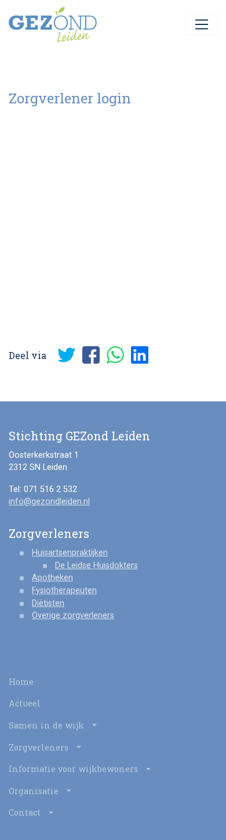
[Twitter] (66, 355)
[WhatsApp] (115, 355)
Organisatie (35, 790)
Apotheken (52, 578)
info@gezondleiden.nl (49, 502)
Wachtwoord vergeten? (113, 321)
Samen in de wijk (47, 725)
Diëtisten (48, 603)
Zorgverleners (40, 747)
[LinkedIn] (139, 355)
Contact (26, 812)
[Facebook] (91, 355)
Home (21, 681)
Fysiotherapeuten (64, 590)
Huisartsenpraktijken (70, 553)
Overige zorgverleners (73, 615)
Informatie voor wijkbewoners (74, 768)
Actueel (25, 703)
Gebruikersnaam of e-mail (62, 135)
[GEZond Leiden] (53, 24)
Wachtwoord (34, 193)
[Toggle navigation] (201, 24)
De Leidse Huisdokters (96, 565)
